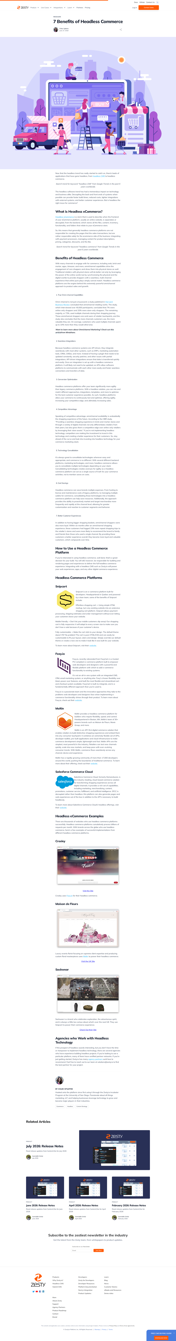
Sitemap (97, 1329)
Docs (136, 2)
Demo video (108, 1293)
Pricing (87, 8)
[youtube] (37, 1292)
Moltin (85, 956)
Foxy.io (69, 896)
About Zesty (57, 1301)
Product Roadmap (59, 1310)
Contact (55, 1314)
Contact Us (150, 2)
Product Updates (84, 1293)
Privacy (104, 1329)
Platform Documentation (87, 1287)
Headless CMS (58, 1284)
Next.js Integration (85, 1290)
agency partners (95, 1059)
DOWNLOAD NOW (161, 1338)
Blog (106, 1280)
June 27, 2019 (63, 31)
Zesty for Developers (86, 1280)
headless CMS (99, 176)
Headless (57, 17)
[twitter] (33, 1292)
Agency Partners (58, 1307)
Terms (111, 1329)
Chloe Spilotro (64, 28)
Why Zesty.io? (57, 1280)
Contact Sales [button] (149, 7)
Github (142, 2)
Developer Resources (86, 1284)
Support (55, 1304)
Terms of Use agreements (127, 1326)
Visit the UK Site (88, 961)
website (92, 645)
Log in (134, 8)
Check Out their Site (88, 1030)
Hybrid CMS (57, 1287)
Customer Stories (110, 1287)
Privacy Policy (113, 1326)
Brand (54, 1317)
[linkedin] (43, 1292)
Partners (79, 8)
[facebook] (40, 1292)
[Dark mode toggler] (157, 2)
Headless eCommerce (64, 217)
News (106, 1284)
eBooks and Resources (112, 1290)
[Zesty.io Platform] (23, 7)
